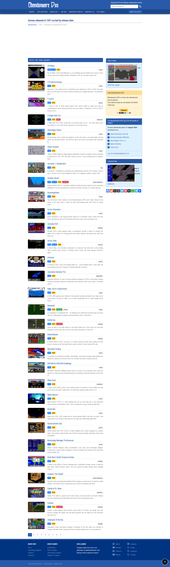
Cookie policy (58, 564)
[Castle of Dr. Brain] (36, 492)
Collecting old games (35, 550)
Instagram (133, 551)
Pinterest (118, 551)
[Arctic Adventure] (36, 213)
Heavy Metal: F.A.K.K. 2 (118, 141)
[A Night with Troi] (36, 119)
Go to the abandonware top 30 (119, 153)
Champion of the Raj (55, 520)
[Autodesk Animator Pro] (36, 276)
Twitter (132, 548)
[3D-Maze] (36, 71)
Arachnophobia (53, 192)
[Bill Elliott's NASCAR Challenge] (36, 367)
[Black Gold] (36, 383)
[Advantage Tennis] (36, 134)
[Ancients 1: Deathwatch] (36, 167)
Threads (133, 555)
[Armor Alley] (36, 244)
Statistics (31, 555)
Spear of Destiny (115, 144)
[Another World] (36, 182)
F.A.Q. (30, 548)
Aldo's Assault (52, 147)
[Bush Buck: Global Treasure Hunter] (36, 461)
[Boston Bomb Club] (36, 427)
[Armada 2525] (36, 228)
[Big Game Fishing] (36, 353)
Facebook (133, 544)
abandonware (32, 25)
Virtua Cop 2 (114, 147)
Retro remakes (52, 550)
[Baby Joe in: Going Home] (36, 293)
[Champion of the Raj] (36, 524)
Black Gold (51, 380)
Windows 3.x (89, 12)
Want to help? (135, 12)
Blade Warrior (52, 395)
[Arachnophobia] (36, 196)
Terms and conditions (35, 564)
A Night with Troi (54, 115)
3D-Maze (51, 66)
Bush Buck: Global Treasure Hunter (60, 457)
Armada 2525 (52, 224)
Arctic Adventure (54, 209)
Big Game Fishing (54, 349)
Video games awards (54, 553)
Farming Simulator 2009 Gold (119, 137)
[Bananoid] (36, 309)
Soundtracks (51, 548)
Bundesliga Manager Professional (60, 440)
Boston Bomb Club (54, 423)
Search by (54, 12)
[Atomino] (36, 261)
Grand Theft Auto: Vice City (119, 134)
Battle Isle (51, 320)
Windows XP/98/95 (76, 12)
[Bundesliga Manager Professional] (36, 445)
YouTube (118, 548)
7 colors (50, 99)
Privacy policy (47, 564)
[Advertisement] (85, 41)
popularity (47, 60)
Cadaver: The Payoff (55, 474)
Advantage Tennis (54, 130)
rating (41, 60)
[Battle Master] (36, 338)
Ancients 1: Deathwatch (56, 163)
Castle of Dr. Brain (54, 488)
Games (31, 12)
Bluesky (118, 555)
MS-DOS (64, 12)
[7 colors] (36, 102)
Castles (50, 503)
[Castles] (36, 507)
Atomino (50, 257)
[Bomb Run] (36, 413)
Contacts (31, 553)
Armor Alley (52, 241)
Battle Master (52, 334)
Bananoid (51, 305)
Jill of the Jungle (113, 85)
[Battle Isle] (36, 324)
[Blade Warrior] (36, 399)
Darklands (111, 184)
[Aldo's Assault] (36, 150)
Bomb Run (51, 409)
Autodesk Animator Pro (56, 272)
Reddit (117, 544)
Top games (101, 12)
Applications (42, 12)
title (36, 60)
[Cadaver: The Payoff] (36, 478)
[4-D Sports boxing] (36, 86)
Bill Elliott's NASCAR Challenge (59, 363)
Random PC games (53, 555)
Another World (53, 178)
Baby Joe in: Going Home (57, 289)
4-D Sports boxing (54, 82)
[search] (140, 6)
